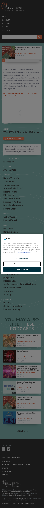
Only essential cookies (22, 264)
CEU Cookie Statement (24, 252)
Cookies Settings (22, 258)
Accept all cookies (22, 269)
